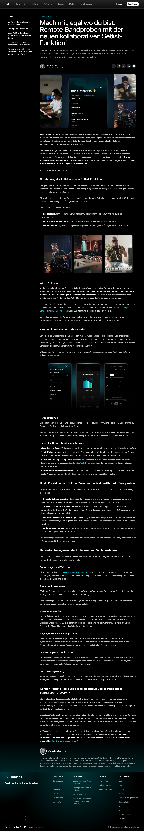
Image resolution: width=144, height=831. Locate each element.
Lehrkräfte (57, 802)
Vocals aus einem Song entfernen (82, 782)
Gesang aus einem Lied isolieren (82, 789)
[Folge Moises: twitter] (21, 827)
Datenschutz (124, 802)
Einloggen (119, 4)
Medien (72, 4)
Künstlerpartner (86, 4)
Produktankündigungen (49, 16)
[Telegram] (119, 66)
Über (121, 781)
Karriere (122, 794)
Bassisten (56, 789)
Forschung (123, 789)
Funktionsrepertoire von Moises (76, 572)
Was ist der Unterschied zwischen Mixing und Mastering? (82, 801)
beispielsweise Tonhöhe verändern (82, 463)
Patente (122, 819)
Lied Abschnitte (62, 311)
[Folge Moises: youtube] (14, 827)
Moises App (103, 781)
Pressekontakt (124, 815)
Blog (120, 785)
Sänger (56, 785)
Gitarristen (57, 794)
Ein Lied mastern (79, 794)
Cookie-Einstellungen (36, 827)
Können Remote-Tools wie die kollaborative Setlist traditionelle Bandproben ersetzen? (20, 51)
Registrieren (132, 4)
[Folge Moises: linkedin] (17, 827)
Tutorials (61, 4)
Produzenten (58, 798)
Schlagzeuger (58, 781)
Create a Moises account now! (65, 741)
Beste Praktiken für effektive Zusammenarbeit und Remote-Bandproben (19, 35)
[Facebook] (134, 66)
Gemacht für (21, 4)
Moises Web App (105, 785)
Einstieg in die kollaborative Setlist (20, 29)
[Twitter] (124, 66)
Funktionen (35, 4)
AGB (120, 806)
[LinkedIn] (129, 66)
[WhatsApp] (114, 66)
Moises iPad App (105, 789)
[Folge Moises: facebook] (25, 827)
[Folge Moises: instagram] (6, 827)
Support (122, 810)
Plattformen (48, 4)
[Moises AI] (7, 4)
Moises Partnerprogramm (128, 798)
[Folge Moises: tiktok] (10, 827)
